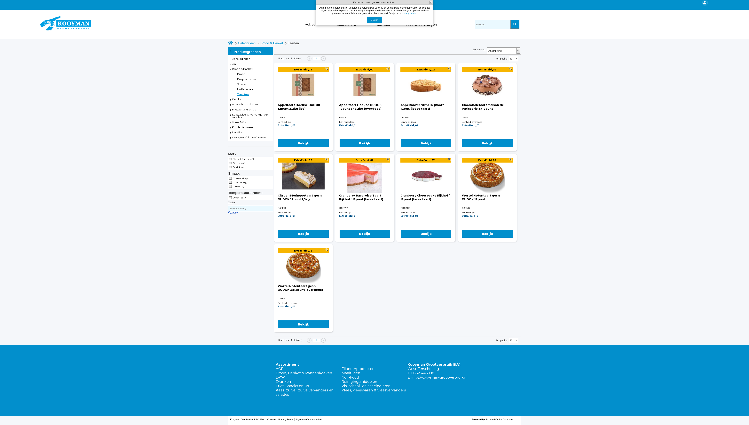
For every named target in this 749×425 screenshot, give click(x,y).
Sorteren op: (479, 49)
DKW (280, 377)
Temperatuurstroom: (245, 192)
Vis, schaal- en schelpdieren (366, 386)
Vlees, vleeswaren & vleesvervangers (374, 390)
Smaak (234, 173)
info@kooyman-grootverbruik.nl (439, 377)
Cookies (271, 419)
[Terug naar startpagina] (25, 20)
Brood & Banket (271, 43)
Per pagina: (502, 58)
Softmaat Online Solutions (499, 419)
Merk (232, 154)
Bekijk (303, 143)
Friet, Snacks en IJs (292, 386)
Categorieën (247, 43)
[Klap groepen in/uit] (230, 51)
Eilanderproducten (358, 369)
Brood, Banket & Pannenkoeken (304, 373)
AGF (279, 369)
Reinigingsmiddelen (359, 382)
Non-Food (350, 377)
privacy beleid (409, 13)
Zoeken (232, 202)
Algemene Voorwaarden (309, 419)
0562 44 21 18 (422, 373)
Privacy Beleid (286, 419)
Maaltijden (351, 373)
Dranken (283, 382)
